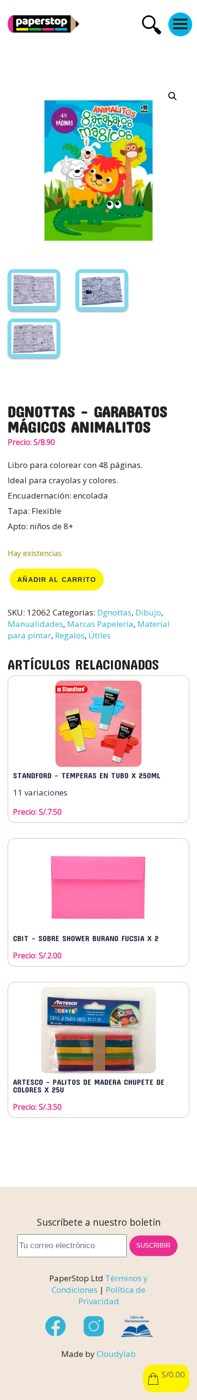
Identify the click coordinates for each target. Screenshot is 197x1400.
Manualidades (35, 623)
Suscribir (153, 1245)
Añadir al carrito (56, 579)
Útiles (99, 635)
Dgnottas (114, 612)
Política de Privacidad (112, 1295)
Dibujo (148, 612)
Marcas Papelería (100, 623)
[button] (172, 96)
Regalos (70, 635)
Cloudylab (116, 1353)
